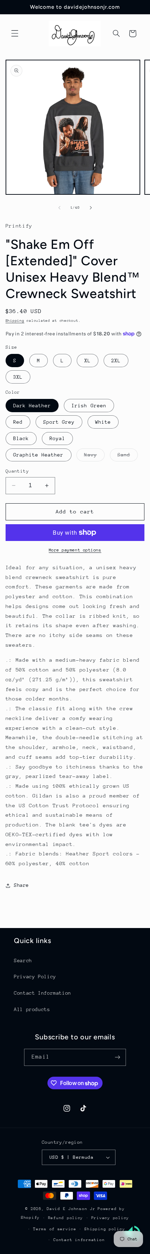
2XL (116, 360)
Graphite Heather (38, 455)
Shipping (15, 321)
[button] (15, 33)
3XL (18, 377)
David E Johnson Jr (71, 1209)
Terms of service (54, 1229)
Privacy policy (110, 1218)
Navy (94, 456)
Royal (57, 438)
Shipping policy (104, 1229)
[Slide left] (59, 208)
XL (87, 360)
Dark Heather (32, 405)
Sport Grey (59, 422)
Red (18, 422)
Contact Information (42, 993)
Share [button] (21, 885)
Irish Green (89, 405)
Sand (128, 456)
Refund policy (65, 1218)
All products (32, 1009)
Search (23, 960)
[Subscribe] (117, 1057)
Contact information (79, 1240)
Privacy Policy (35, 976)
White (103, 422)
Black (21, 438)
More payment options (75, 550)
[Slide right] (90, 208)
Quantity (17, 471)
